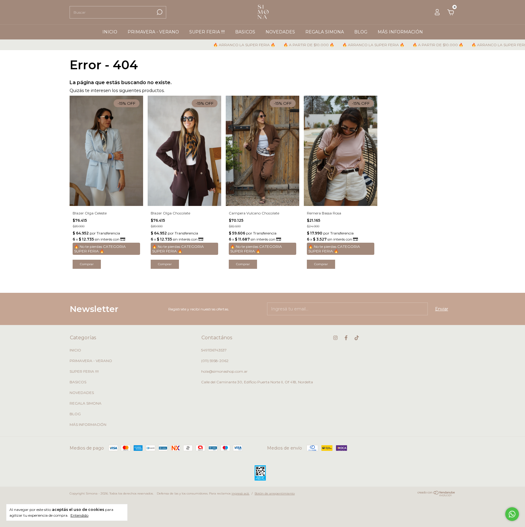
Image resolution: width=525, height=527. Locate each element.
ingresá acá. (240, 493)
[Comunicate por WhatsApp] (512, 514)
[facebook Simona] (346, 337)
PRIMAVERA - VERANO (153, 32)
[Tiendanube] (436, 495)
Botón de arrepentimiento (275, 493)
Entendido (79, 515)
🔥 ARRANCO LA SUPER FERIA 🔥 (226, 45)
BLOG (360, 32)
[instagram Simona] (335, 337)
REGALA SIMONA (324, 32)
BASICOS (245, 32)
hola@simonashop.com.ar (224, 371)
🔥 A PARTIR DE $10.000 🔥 (291, 45)
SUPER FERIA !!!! (207, 32)
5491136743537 (214, 350)
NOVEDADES (280, 32)
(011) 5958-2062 (214, 360)
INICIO (109, 32)
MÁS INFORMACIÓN (400, 32)
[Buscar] (159, 12)
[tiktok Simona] (356, 337)
